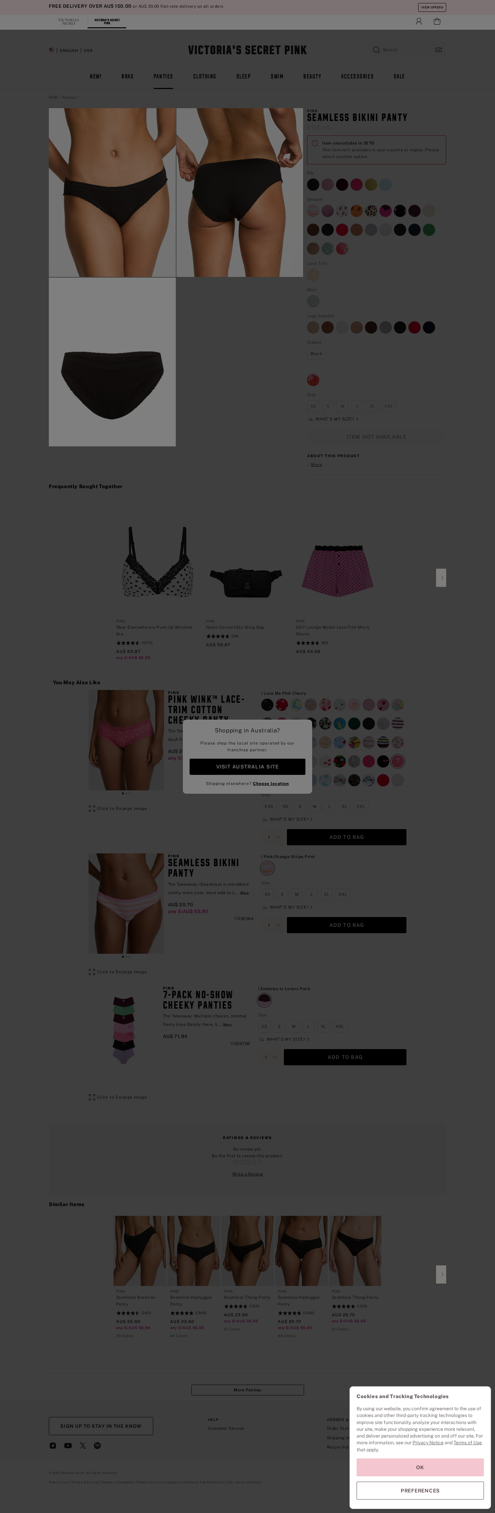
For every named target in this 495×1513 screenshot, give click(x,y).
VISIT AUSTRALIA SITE (247, 766)
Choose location (271, 783)
